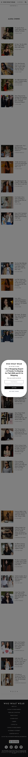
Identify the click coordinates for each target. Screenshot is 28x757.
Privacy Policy (12, 385)
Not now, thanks (14, 391)
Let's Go (14, 387)
